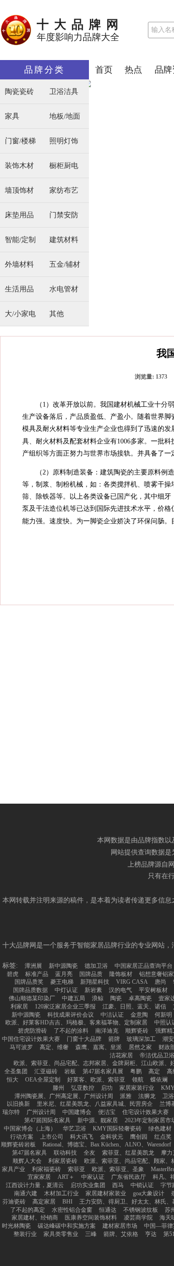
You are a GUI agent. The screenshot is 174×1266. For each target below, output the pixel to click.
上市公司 (51, 1137)
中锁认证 (142, 1185)
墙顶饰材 (19, 190)
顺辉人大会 (27, 1161)
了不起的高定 (27, 1210)
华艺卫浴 (74, 1128)
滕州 (58, 1088)
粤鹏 (136, 1071)
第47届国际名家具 (47, 1120)
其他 (56, 314)
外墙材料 (19, 264)
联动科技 (65, 1153)
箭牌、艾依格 (120, 1234)
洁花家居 (121, 1055)
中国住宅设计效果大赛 (31, 1039)
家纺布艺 (63, 190)
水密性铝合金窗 (72, 1210)
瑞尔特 (11, 1112)
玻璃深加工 (141, 1039)
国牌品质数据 (30, 990)
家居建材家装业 (106, 1193)
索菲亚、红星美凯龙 (128, 1153)
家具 (12, 116)
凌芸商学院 (138, 1217)
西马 (118, 1185)
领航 (138, 1080)
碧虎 (12, 974)
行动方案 (21, 1137)
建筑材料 (63, 240)
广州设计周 (41, 1112)
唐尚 (160, 982)
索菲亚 (76, 1169)
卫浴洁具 (63, 91)
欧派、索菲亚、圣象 (118, 1169)
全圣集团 (16, 1071)
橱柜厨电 (63, 165)
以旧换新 (18, 1104)
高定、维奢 (54, 1047)
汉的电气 (120, 990)
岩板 (70, 1071)
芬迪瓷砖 (14, 1202)
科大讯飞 (81, 1137)
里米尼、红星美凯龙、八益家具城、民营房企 (95, 1104)
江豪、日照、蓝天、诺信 (134, 1006)
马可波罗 (21, 1047)
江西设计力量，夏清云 (35, 1185)
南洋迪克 (106, 1031)
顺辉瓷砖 (136, 1031)
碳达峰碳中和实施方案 (67, 1226)
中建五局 (73, 998)
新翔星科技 (94, 982)
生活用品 (19, 289)
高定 (154, 1071)
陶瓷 (116, 998)
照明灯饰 (63, 141)
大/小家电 (20, 314)
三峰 (91, 1234)
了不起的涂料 (71, 1031)
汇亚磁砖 (46, 1071)
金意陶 (139, 1015)
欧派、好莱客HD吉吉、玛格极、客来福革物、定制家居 (76, 1022)
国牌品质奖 (29, 982)
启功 (107, 1088)
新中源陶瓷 (63, 966)
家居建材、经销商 (35, 1217)
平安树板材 (153, 990)
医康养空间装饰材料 (91, 1217)
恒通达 (107, 1210)
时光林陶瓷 (16, 1226)
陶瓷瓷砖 (19, 91)
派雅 (125, 1096)
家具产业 (13, 1169)
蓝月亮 (63, 974)
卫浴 (168, 1096)
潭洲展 (33, 966)
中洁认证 (112, 1015)
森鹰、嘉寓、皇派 (98, 1047)
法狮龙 (147, 1096)
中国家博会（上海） (30, 1128)
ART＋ (66, 1177)
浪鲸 (97, 998)
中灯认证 (66, 990)
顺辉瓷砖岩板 (18, 1144)
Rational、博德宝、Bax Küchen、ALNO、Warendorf (107, 1144)
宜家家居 (39, 1177)
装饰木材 (19, 165)
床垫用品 (19, 215)
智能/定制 (20, 240)
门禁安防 (63, 215)
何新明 (163, 1015)
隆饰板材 (120, 974)
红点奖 (163, 1137)
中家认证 (92, 1177)
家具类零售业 (61, 1234)
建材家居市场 (119, 1226)
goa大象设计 (148, 1193)
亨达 (151, 1234)
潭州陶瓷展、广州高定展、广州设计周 (63, 1096)
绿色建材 (160, 1128)
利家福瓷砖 (46, 1169)
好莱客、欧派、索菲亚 (96, 1080)
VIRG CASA (132, 982)
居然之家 (140, 1047)
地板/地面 (64, 116)
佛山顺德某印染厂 (32, 998)
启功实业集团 (88, 1185)
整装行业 (25, 1234)
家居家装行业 (136, 1088)
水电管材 (63, 289)
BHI (67, 1202)
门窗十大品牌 (84, 1039)
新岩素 (93, 990)
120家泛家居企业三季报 (65, 1006)
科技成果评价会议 (70, 1015)
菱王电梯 (61, 982)
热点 (133, 69)
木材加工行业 (61, 1193)
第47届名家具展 (103, 1071)
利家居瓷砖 (62, 1161)
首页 (104, 69)
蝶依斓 (159, 1080)
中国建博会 (76, 1112)
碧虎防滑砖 (32, 1031)
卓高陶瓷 (140, 998)
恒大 (12, 1080)
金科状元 (111, 1137)
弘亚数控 (82, 1088)
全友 (89, 1153)
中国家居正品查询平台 (144, 966)
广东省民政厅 (128, 1177)
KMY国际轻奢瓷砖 (117, 1128)
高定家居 (44, 1202)
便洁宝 (107, 1112)
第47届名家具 (29, 1153)
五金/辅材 (64, 264)
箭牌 (114, 1039)
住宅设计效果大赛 (145, 1112)
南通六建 (25, 1193)
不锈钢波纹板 (140, 1210)
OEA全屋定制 (42, 1080)
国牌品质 (90, 974)
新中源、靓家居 (97, 1120)
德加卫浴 (96, 966)
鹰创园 (138, 1137)
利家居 (19, 1006)
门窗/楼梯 (20, 141)
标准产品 (36, 974)
